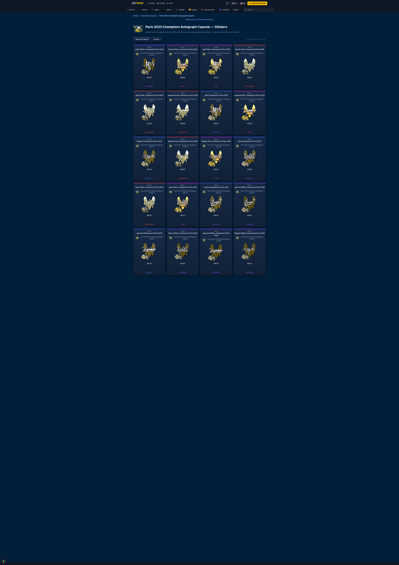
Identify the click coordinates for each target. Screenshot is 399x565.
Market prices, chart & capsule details (199, 19)
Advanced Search (142, 39)
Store (161, 3)
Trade (152, 3)
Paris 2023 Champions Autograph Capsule (176, 16)
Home (135, 16)
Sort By (157, 39)
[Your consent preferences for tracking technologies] (4, 561)
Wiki (171, 3)
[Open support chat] (227, 3)
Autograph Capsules (148, 16)
